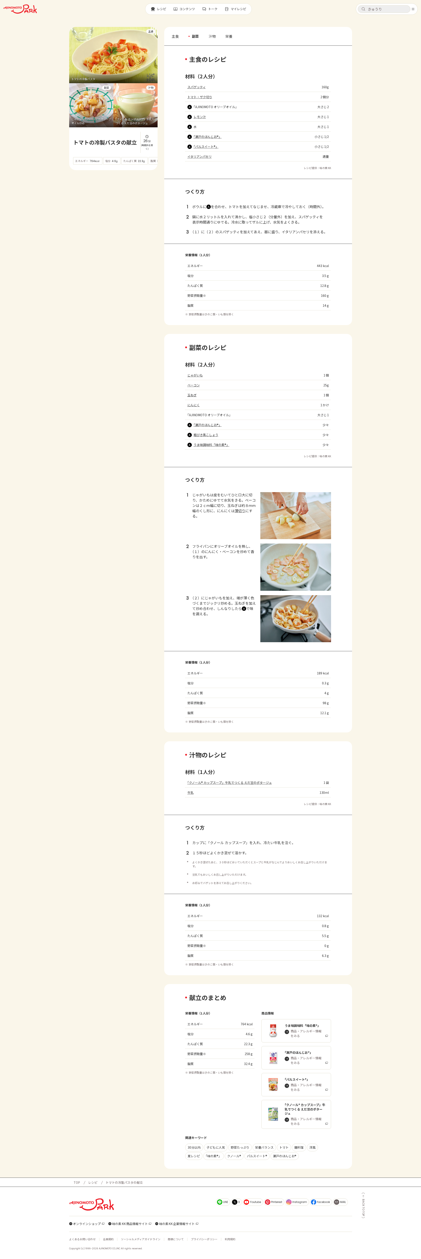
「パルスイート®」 (206, 146)
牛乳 (190, 792)
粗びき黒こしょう (206, 435)
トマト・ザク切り (199, 97)
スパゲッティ (196, 87)
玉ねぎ (192, 395)
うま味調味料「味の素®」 (211, 444)
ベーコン (193, 385)
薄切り (240, 510)
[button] (384, 9)
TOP (77, 1182)
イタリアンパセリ (199, 156)
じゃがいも (195, 375)
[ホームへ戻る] (20, 9)
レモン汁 (200, 117)
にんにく (193, 405)
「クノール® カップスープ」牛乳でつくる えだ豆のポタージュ (229, 782)
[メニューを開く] (413, 9)
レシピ (92, 1182)
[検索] (363, 9)
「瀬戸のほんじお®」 (208, 136)
